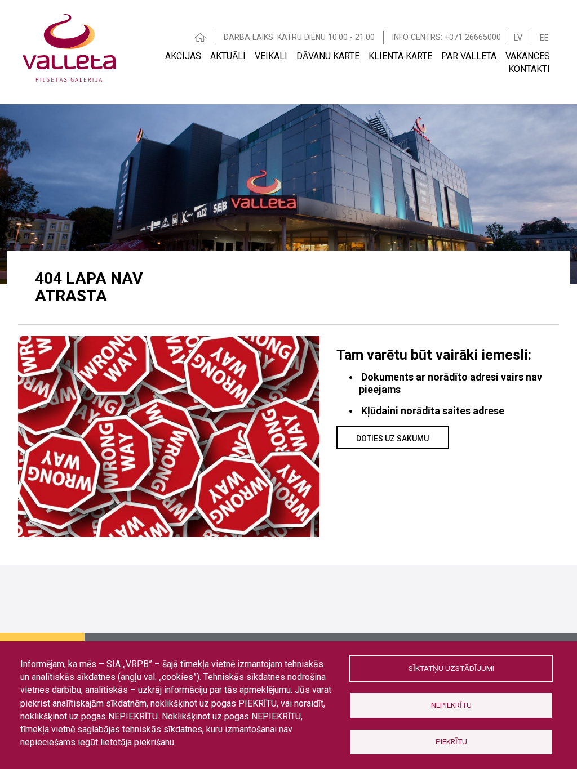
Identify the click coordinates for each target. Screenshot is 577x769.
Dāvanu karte (327, 56)
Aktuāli (228, 56)
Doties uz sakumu (392, 438)
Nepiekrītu (451, 704)
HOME (200, 37)
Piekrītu (451, 741)
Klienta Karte (400, 56)
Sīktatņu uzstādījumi (451, 668)
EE (544, 37)
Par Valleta (468, 56)
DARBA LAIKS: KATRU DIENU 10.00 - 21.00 (299, 37)
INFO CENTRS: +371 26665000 (446, 37)
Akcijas (183, 56)
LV (518, 37)
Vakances (527, 56)
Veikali (271, 56)
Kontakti (529, 69)
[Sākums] (69, 46)
